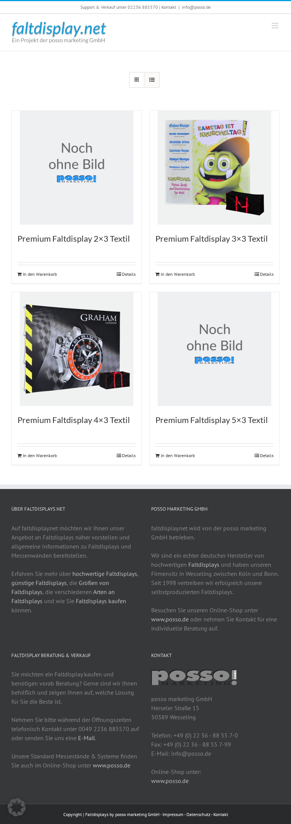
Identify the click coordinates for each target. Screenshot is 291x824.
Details (129, 274)
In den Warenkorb (40, 274)
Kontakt (168, 7)
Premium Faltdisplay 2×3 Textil (73, 238)
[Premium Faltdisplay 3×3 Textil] (214, 168)
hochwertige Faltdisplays (104, 573)
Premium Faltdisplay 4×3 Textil (73, 420)
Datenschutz (198, 814)
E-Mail (86, 738)
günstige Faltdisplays (39, 583)
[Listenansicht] (151, 79)
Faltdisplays (203, 564)
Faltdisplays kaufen (101, 601)
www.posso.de (170, 619)
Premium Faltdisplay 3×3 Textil (211, 238)
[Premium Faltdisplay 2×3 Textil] (76, 168)
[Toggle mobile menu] (276, 26)
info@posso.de (196, 7)
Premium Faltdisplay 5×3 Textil (211, 420)
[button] (16, 807)
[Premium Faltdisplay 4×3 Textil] (76, 349)
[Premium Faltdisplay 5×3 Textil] (214, 349)
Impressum (173, 814)
